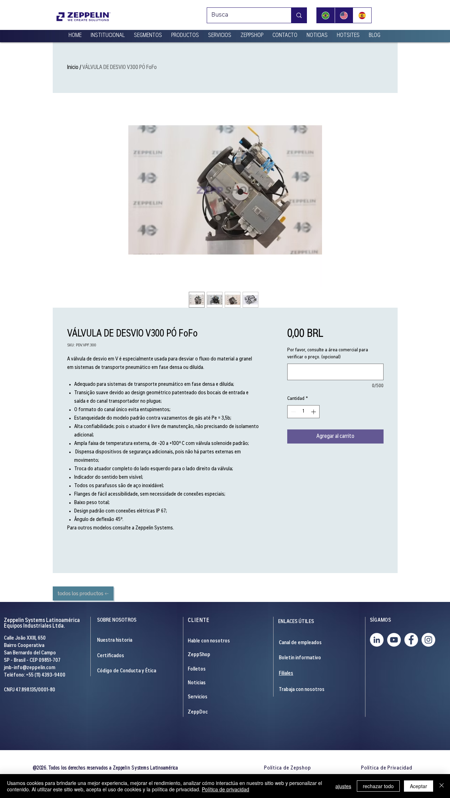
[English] (344, 15)
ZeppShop (199, 655)
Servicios (197, 697)
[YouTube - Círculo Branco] (394, 640)
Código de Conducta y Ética (126, 671)
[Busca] (299, 15)
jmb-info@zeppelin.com (29, 668)
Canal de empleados (300, 643)
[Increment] (314, 412)
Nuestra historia (114, 640)
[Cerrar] (441, 786)
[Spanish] (362, 15)
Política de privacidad (225, 789)
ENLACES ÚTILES (296, 621)
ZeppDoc (198, 712)
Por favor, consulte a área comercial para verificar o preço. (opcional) (327, 354)
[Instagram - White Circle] (428, 640)
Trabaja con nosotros (301, 689)
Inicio (72, 67)
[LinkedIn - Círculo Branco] (377, 640)
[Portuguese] (326, 15)
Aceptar (418, 786)
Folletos (197, 669)
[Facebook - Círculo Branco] (411, 640)
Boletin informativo (300, 658)
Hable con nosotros (209, 641)
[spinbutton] (303, 412)
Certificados (110, 656)
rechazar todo (378, 786)
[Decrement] (292, 412)
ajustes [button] (343, 786)
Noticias (197, 683)
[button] (107, 33)
